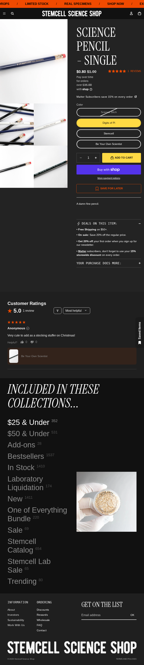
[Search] (12, 13)
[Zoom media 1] (34, 61)
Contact (41, 630)
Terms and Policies (126, 659)
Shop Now (115, 3)
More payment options (109, 178)
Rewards (42, 614)
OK (132, 614)
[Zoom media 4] (17, 167)
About (11, 609)
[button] (13, 356)
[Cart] (139, 13)
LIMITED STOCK (37, 3)
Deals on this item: (99, 223)
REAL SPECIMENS (78, 3)
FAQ (39, 625)
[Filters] (58, 310)
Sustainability (16, 620)
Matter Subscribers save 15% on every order (105, 96)
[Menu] (4, 13)
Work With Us (16, 625)
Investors (13, 614)
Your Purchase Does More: (99, 263)
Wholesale (43, 620)
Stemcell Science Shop (24, 659)
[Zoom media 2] (17, 124)
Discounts (43, 609)
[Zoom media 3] (51, 124)
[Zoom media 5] (51, 167)
